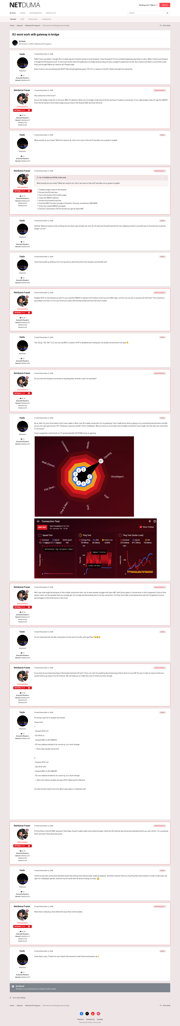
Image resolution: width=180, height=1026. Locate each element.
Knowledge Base (36, 13)
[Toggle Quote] (38, 177)
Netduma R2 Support (43, 44)
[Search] (167, 13)
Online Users (32, 19)
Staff (22, 19)
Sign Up (165, 5)
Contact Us (90, 1019)
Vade (23, 41)
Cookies (100, 1019)
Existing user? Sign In (147, 5)
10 (23, 75)
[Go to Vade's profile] (15, 42)
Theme (80, 1019)
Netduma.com (51, 13)
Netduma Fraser (22, 90)
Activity (22, 13)
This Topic (158, 13)
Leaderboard (46, 19)
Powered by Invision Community (90, 1022)
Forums (13, 19)
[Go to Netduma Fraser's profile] (22, 98)
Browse (13, 13)
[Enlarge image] (84, 476)
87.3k (23, 115)
